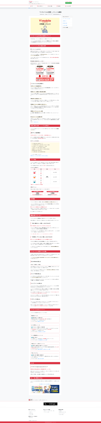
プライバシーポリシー (62, 413)
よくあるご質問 (65, 25)
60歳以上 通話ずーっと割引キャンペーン (43, 349)
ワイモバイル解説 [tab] (65, 27)
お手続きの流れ (65, 23)
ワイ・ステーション (54, 422)
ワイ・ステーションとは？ (66, 18)
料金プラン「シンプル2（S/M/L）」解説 (49, 410)
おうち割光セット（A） (41, 331)
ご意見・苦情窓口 (61, 414)
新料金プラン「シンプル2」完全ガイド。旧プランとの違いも (39, 155)
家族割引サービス (40, 321)
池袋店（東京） (31, 417)
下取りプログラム (40, 358)
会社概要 (60, 410)
